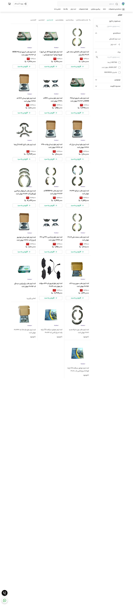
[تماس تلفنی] (4, 593)
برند (119, 52)
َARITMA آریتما (112, 62)
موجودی (117, 80)
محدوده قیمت (115, 86)
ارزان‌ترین (41, 20)
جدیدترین (50, 20)
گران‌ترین (33, 20)
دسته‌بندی (116, 33)
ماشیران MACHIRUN (110, 72)
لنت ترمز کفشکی (114, 39)
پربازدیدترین (69, 20)
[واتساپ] (4, 600)
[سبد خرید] (9, 4)
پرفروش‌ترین (59, 20)
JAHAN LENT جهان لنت (109, 67)
